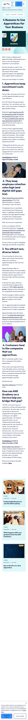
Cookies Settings (20, 716)
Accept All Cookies (7, 716)
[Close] (26, 703)
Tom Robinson (7, 441)
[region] (14, 710)
